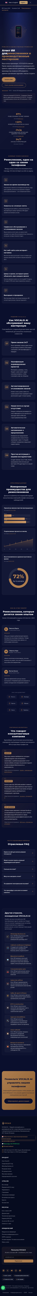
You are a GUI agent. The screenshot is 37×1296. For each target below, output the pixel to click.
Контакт (31, 1292)
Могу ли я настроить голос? (12, 876)
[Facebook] (20, 1270)
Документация (5, 1213)
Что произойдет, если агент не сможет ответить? (16, 891)
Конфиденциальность (16, 1292)
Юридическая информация (9, 1232)
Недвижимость (6, 1189)
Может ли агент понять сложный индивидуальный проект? (14, 861)
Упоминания (6, 1292)
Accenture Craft (16, 8)
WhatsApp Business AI (7, 1166)
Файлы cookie (5, 1242)
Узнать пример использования (14, 85)
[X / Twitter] (7, 1270)
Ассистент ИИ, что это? (8, 1221)
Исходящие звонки (7, 1171)
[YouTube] (11, 1270)
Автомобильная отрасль (8, 1197)
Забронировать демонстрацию (18, 1101)
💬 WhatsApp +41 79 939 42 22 (10, 1143)
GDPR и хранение (6, 1237)
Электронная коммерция (8, 1195)
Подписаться (18, 1261)
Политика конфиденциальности (10, 1234)
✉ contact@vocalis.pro (8, 1141)
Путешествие (5, 1202)
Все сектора (5, 1184)
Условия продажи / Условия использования (13, 1239)
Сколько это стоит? (10, 869)
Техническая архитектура (8, 1216)
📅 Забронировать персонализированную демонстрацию (14, 1137)
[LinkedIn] (3, 1270)
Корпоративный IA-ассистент (9, 1176)
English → (23, 2)
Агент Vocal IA (5, 1161)
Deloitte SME (8, 79)
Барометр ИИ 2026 (7, 1218)
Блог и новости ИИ (6, 1210)
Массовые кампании (7, 1174)
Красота (4, 1200)
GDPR (25, 1292)
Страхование (5, 1192)
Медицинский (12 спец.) (8, 1187)
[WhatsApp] (3, 1288)
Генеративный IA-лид (7, 1163)
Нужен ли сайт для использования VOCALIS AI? (15, 853)
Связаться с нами (6, 1223)
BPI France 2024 (6, 8)
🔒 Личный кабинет (8, 1146)
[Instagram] (16, 1270)
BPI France (20, 118)
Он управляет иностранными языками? (16, 883)
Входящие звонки (6, 1168)
